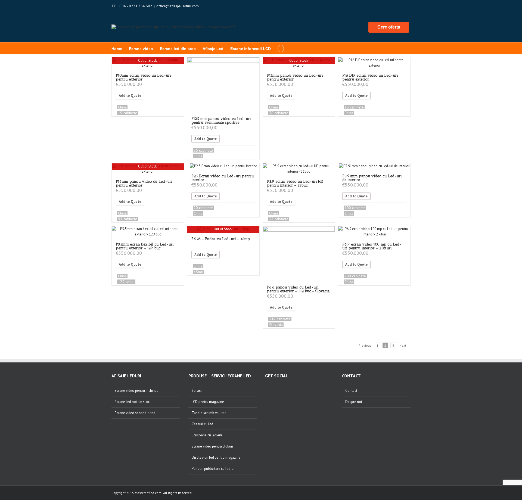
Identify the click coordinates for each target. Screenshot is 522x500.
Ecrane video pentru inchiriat (136, 390)
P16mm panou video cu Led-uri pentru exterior (144, 183)
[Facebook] (267, 387)
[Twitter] (290, 387)
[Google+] (282, 387)
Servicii (197, 390)
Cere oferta (388, 27)
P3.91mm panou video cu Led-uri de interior (372, 178)
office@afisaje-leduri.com (177, 6)
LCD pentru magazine (208, 401)
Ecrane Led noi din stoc (132, 401)
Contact (351, 390)
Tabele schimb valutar (209, 413)
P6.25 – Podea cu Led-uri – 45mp (220, 239)
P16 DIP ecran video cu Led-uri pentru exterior (370, 77)
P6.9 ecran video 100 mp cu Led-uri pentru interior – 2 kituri (372, 246)
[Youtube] (274, 387)
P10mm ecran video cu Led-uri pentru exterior (143, 77)
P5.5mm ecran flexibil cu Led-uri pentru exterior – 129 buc (145, 246)
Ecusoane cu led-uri (207, 435)
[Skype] (297, 387)
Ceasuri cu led (202, 424)
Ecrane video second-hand (135, 413)
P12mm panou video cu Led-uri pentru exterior (295, 77)
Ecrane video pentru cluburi (212, 446)
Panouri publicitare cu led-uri (213, 468)
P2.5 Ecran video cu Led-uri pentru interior (222, 178)
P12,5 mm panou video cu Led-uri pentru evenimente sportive (221, 120)
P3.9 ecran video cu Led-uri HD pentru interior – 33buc (295, 183)
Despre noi (353, 401)
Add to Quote (130, 95)
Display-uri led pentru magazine (216, 457)
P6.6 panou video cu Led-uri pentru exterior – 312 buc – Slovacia (298, 289)
